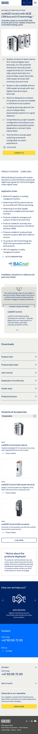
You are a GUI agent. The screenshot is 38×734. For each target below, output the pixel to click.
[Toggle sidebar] (29, 3)
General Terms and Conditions (9, 727)
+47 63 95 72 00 (12, 640)
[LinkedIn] (32, 721)
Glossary (13, 730)
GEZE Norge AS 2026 (7, 725)
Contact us (19, 153)
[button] (1, 600)
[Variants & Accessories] (19, 416)
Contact (5, 667)
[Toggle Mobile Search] (24, 3)
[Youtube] (35, 721)
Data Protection (23, 727)
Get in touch (6, 683)
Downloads (26, 172)
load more (19, 540)
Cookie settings (5, 730)
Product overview (9, 172)
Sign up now (19, 706)
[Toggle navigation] (35, 3)
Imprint (19, 730)
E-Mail (26, 570)
